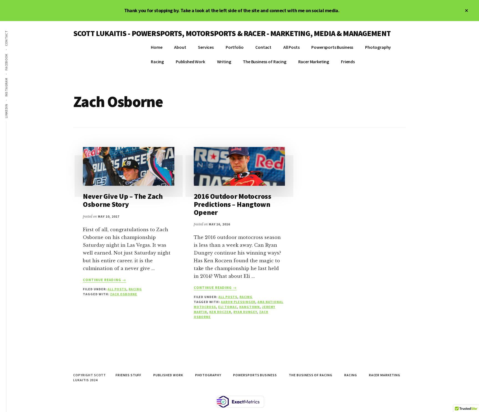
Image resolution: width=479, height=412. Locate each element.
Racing (135, 289)
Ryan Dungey (245, 312)
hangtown (249, 307)
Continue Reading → (104, 280)
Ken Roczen (220, 312)
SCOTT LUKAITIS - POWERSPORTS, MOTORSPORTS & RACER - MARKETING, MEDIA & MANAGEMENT (232, 33)
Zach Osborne (123, 294)
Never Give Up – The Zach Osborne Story (123, 200)
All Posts (117, 289)
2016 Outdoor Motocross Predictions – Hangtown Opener (232, 204)
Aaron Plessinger (238, 302)
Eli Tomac (227, 307)
